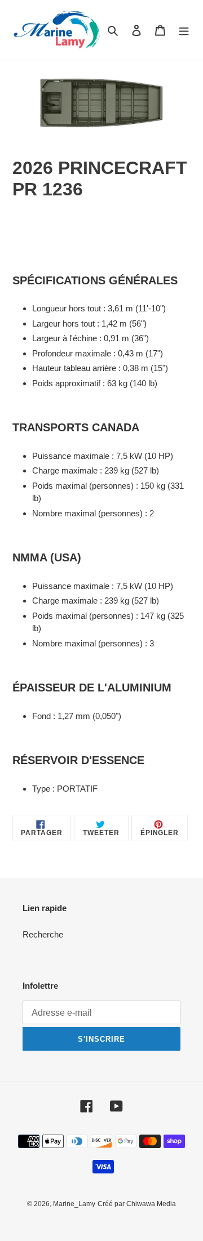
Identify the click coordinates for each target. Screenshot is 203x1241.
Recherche (43, 934)
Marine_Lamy (74, 1204)
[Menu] (184, 30)
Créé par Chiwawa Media (137, 1204)
